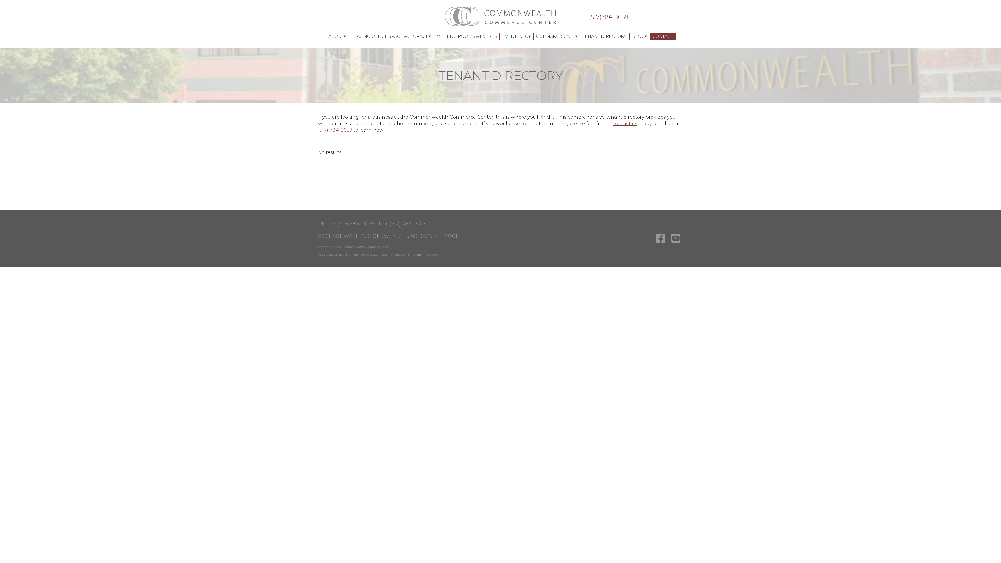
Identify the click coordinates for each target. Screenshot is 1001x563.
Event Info (515, 36)
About (336, 36)
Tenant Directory (605, 36)
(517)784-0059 (608, 17)
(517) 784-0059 (335, 130)
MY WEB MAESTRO (423, 254)
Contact (662, 36)
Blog (638, 36)
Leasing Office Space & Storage (390, 36)
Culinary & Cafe (555, 36)
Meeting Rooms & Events (466, 36)
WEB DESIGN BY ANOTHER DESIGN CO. (348, 254)
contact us (625, 123)
